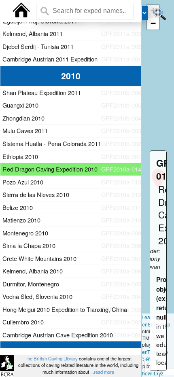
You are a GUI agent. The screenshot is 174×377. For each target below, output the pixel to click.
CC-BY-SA (148, 359)
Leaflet (148, 316)
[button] (153, 23)
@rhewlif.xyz (149, 373)
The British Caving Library (51, 358)
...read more (102, 372)
